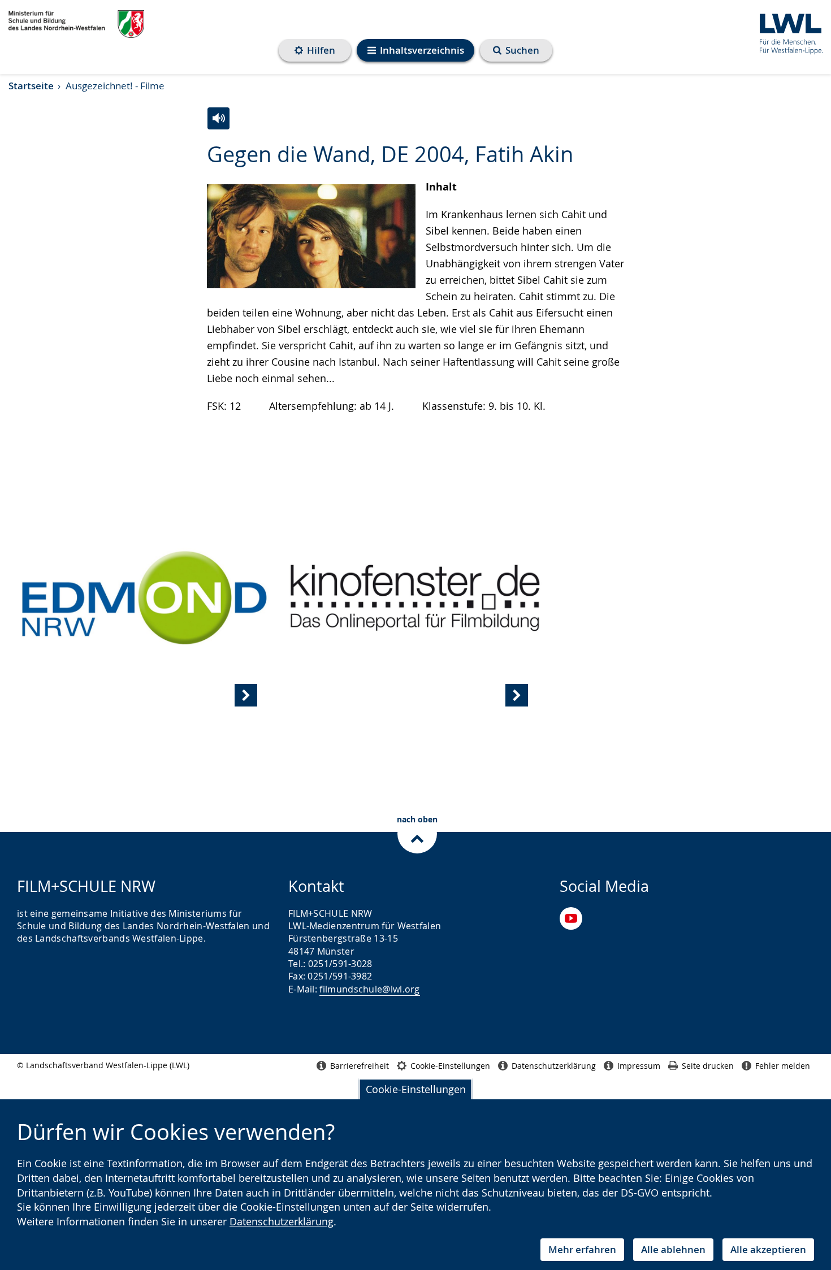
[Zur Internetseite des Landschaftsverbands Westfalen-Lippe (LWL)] (787, 32)
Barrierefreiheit (359, 1065)
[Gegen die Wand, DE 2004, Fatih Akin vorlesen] (218, 118)
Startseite (31, 85)
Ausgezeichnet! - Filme (115, 85)
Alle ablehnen (673, 1249)
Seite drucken (708, 1065)
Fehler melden (782, 1065)
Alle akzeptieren (768, 1249)
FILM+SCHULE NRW (76, 24)
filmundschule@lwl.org (369, 989)
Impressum (638, 1065)
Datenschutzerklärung (282, 1221)
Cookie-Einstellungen (416, 1089)
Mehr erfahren (582, 1249)
